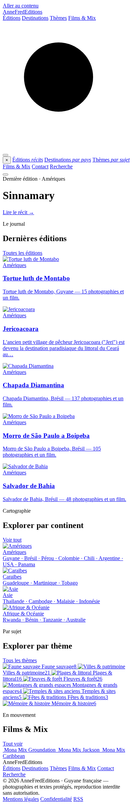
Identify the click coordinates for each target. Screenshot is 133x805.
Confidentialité (56, 799)
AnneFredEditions (22, 12)
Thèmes (58, 18)
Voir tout (12, 540)
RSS (78, 799)
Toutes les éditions (22, 253)
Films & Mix (82, 18)
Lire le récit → (18, 212)
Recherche (61, 166)
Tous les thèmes (20, 660)
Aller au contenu (21, 6)
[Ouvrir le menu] (5, 155)
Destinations (35, 18)
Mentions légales (21, 799)
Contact (40, 166)
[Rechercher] (66, 147)
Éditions (11, 18)
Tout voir (13, 744)
